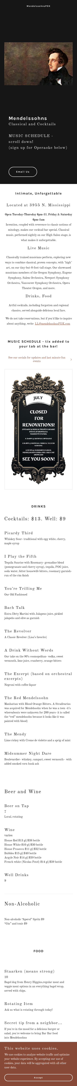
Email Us (23, 171)
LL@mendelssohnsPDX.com (52, 323)
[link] (38, 6)
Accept (38, 1077)
